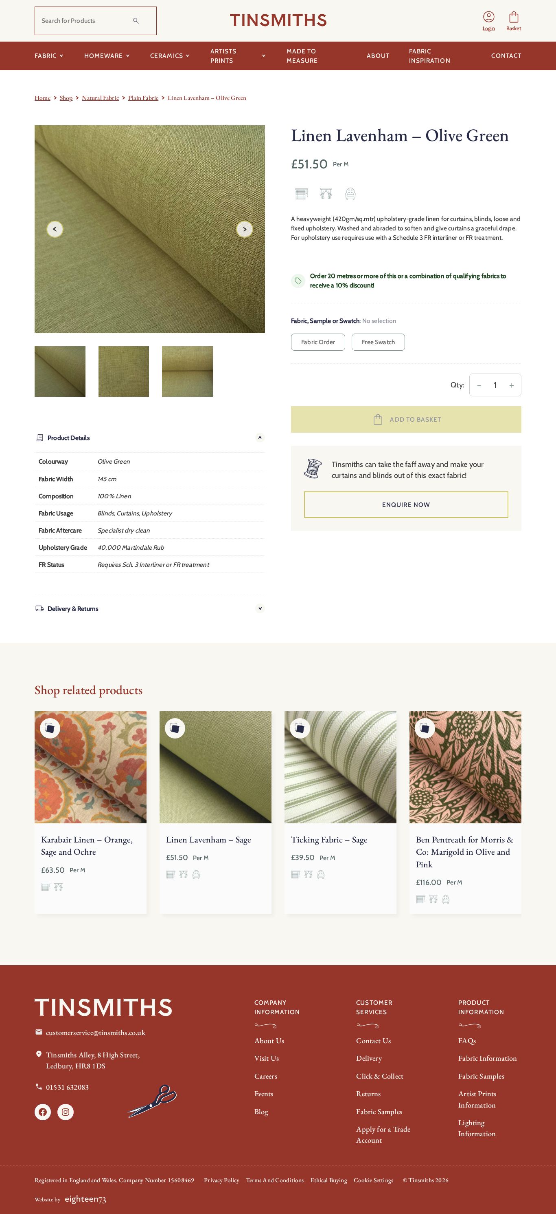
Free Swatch (378, 342)
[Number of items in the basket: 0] (513, 20)
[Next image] (244, 229)
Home (42, 97)
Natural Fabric (100, 97)
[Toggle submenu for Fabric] (62, 55)
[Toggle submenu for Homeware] (128, 55)
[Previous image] (54, 229)
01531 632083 (67, 1087)
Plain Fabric (143, 97)
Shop (66, 97)
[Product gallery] (150, 229)
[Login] (489, 21)
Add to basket (415, 419)
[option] (124, 371)
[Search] (136, 20)
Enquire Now (406, 505)
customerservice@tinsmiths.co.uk (95, 1032)
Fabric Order (318, 342)
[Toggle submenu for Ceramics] (188, 55)
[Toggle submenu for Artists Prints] (264, 55)
